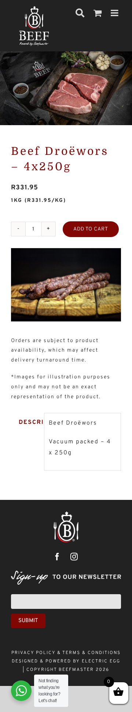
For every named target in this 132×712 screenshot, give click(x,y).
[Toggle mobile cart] (97, 12)
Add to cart (90, 229)
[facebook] (57, 556)
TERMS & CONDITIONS (91, 653)
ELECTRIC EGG (101, 661)
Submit (28, 620)
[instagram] (74, 556)
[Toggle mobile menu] (115, 12)
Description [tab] (29, 422)
